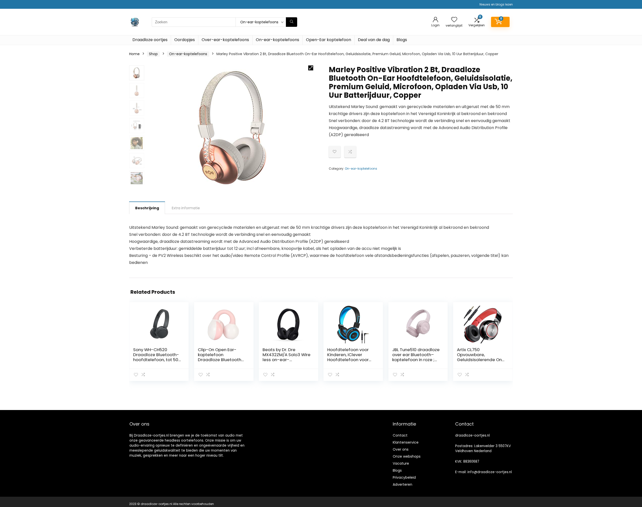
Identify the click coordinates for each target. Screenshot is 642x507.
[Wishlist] (454, 20)
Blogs (401, 40)
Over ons (401, 449)
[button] (310, 67)
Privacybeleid (404, 477)
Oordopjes (184, 40)
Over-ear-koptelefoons (225, 40)
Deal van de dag (374, 40)
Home (134, 53)
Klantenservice (406, 442)
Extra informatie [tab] (186, 208)
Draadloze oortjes (150, 40)
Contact (400, 435)
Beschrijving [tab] (147, 208)
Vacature (401, 463)
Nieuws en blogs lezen (496, 4)
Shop (153, 53)
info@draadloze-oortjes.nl (489, 472)
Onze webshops (407, 456)
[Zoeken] (291, 22)
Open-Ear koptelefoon (328, 40)
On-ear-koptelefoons (277, 40)
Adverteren (402, 484)
